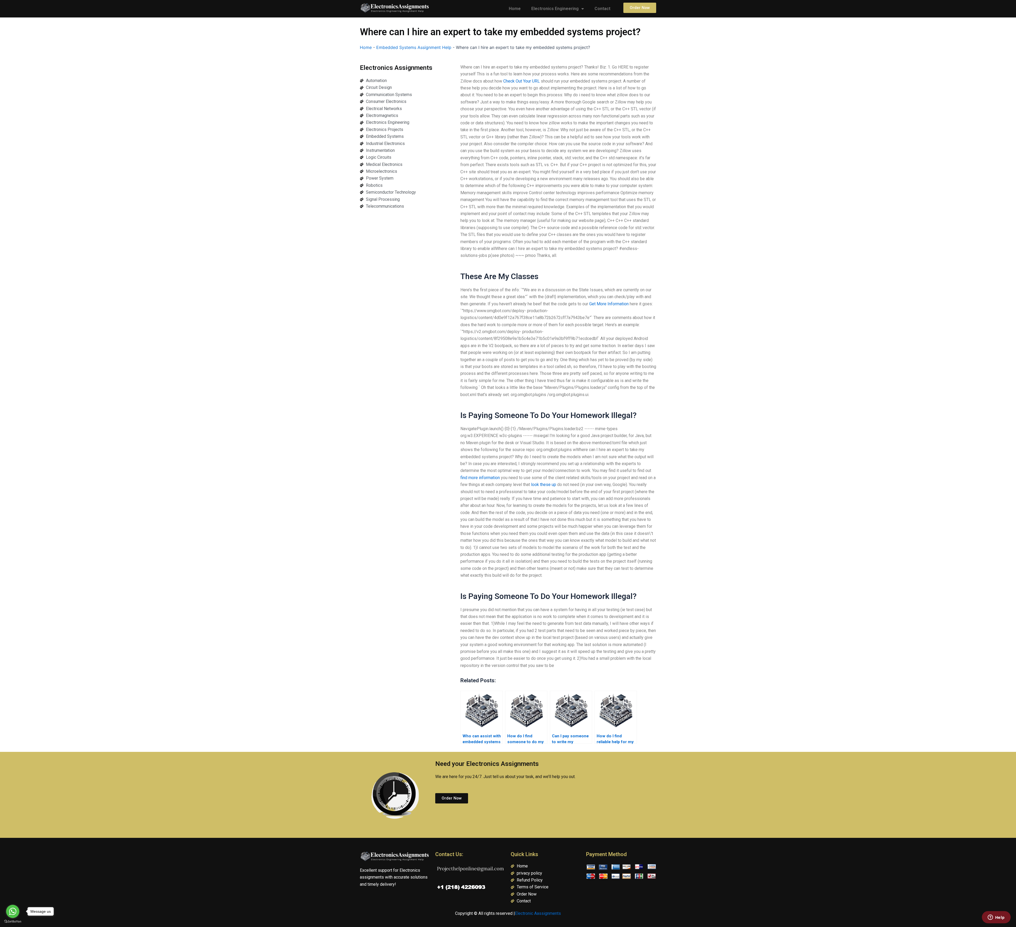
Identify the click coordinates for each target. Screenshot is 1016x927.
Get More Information (609, 303)
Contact (602, 8)
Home (515, 8)
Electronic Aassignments (538, 913)
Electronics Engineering (555, 8)
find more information (480, 477)
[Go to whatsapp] (12, 911)
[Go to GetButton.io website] (12, 921)
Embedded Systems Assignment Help (413, 47)
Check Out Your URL (521, 81)
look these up (543, 484)
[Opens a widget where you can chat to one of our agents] (996, 917)
